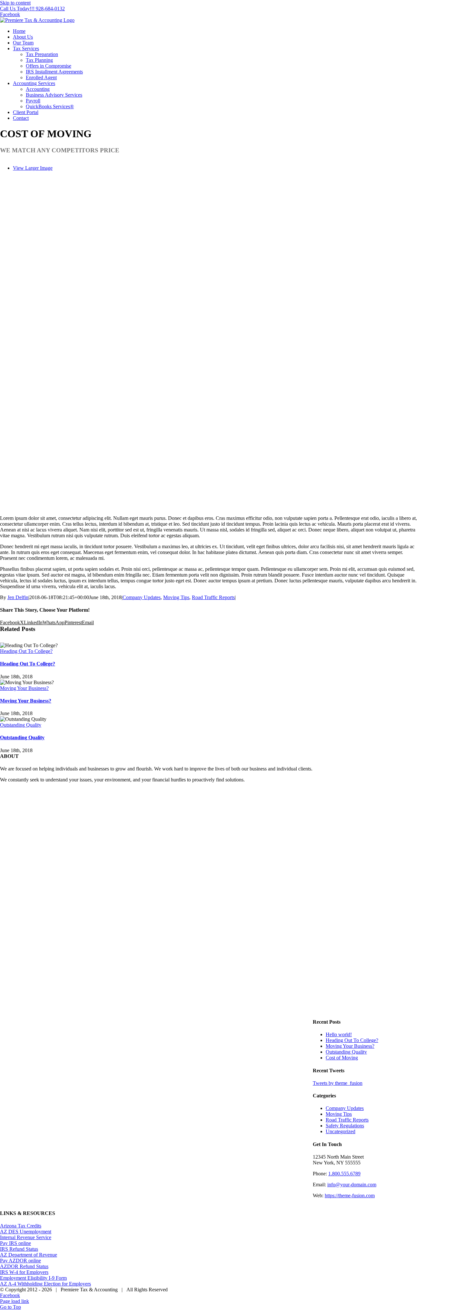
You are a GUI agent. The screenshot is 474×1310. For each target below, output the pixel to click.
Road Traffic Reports (213, 597)
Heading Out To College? (26, 651)
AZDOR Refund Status (24, 1266)
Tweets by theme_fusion (337, 1083)
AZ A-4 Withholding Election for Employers (45, 1283)
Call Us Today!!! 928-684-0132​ (32, 8)
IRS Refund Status (19, 1249)
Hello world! (339, 1034)
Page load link (14, 1301)
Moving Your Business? (24, 688)
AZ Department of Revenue (28, 1254)
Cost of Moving (342, 1057)
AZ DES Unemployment (25, 1231)
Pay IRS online (15, 1243)
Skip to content (15, 2)
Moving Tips (176, 597)
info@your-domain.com (351, 1184)
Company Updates (142, 597)
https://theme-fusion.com (350, 1195)
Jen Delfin (17, 597)
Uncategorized (340, 1131)
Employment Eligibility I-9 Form (33, 1278)
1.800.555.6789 (344, 1173)
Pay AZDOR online (20, 1260)
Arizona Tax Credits (20, 1226)
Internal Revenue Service (25, 1237)
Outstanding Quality (20, 725)
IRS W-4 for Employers (24, 1272)
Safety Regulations (345, 1125)
